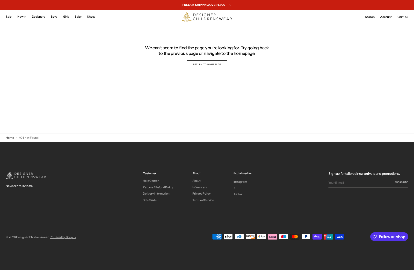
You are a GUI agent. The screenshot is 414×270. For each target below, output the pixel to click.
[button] (370, 17)
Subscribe (401, 182)
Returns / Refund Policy (158, 187)
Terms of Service (203, 200)
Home (10, 137)
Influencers (199, 187)
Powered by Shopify (63, 237)
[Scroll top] (406, 262)
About (196, 180)
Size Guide (150, 200)
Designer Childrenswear (32, 237)
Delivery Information (156, 193)
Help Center (151, 180)
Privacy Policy (201, 193)
